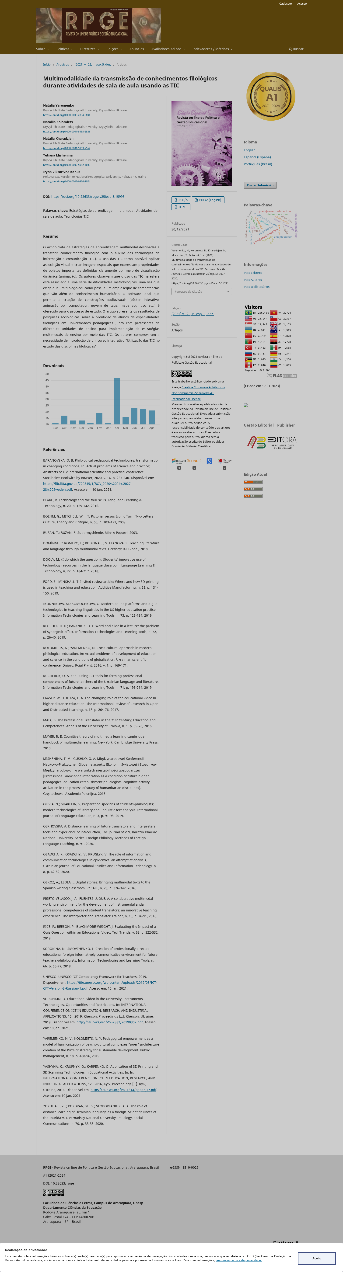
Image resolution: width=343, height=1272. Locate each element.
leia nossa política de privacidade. (239, 1260)
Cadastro (285, 3)
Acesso (302, 3)
